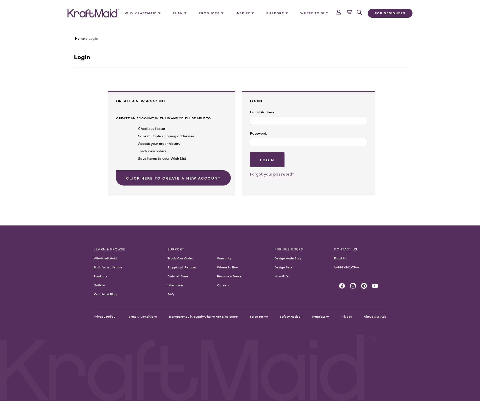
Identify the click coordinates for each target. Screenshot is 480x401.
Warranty (224, 258)
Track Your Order (180, 258)
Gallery (99, 285)
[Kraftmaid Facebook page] (342, 286)
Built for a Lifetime (108, 267)
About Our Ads (375, 316)
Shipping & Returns (182, 267)
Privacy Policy (104, 316)
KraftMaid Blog (105, 294)
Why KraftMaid (105, 258)
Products (101, 276)
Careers (223, 285)
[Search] (359, 12)
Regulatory (320, 316)
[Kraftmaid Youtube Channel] (375, 286)
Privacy (346, 316)
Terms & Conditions (142, 316)
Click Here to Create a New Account (173, 178)
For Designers (390, 13)
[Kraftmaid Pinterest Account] (364, 286)
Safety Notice (290, 316)
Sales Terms (259, 316)
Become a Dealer (230, 276)
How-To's (281, 276)
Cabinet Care (178, 276)
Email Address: (262, 112)
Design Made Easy (288, 258)
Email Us (340, 258)
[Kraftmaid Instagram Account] (353, 286)
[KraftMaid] (93, 13)
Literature (175, 285)
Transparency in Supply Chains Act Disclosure (203, 316)
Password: (258, 133)
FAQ (171, 294)
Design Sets (283, 267)
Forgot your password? (272, 174)
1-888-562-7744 (346, 267)
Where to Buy (314, 13)
